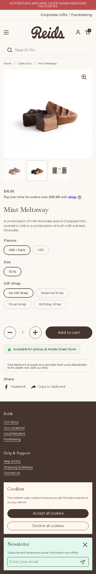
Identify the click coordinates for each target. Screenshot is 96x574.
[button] (87, 32)
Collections (25, 63)
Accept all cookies (48, 513)
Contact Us (12, 473)
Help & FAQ (12, 461)
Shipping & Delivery (18, 467)
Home (7, 63)
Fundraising (12, 439)
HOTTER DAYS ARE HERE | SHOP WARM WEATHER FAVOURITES (48, 5)
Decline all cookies (48, 526)
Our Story (11, 422)
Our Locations (14, 428)
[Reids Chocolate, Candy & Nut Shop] (48, 32)
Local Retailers (14, 433)
